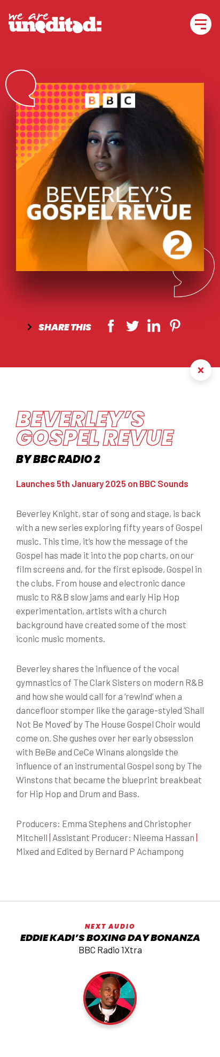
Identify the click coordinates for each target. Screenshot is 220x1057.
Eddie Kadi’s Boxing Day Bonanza (110, 937)
